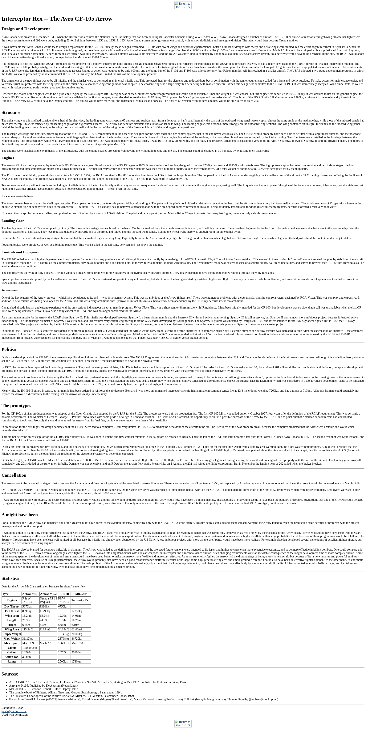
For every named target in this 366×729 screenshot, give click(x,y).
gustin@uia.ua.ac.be (14, 711)
